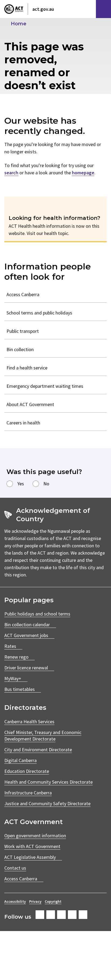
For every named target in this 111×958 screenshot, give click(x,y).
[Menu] (103, 9)
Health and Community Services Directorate (48, 782)
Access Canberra (22, 294)
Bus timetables (19, 689)
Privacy (35, 901)
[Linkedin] (72, 914)
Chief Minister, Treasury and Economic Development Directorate (42, 735)
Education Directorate (26, 771)
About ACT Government (30, 404)
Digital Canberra (20, 760)
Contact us (15, 868)
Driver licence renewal (26, 668)
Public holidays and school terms (37, 614)
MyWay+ (12, 678)
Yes (20, 483)
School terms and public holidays (39, 313)
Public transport (22, 331)
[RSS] (83, 914)
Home (18, 23)
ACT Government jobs (26, 635)
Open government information (35, 835)
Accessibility (15, 901)
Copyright (53, 901)
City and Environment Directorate (38, 749)
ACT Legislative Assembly (30, 857)
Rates (10, 646)
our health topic (52, 233)
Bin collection (20, 349)
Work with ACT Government (32, 846)
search (11, 173)
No (46, 483)
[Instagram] (50, 914)
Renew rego (16, 657)
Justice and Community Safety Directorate (47, 803)
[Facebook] (40, 914)
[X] (61, 914)
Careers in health (23, 423)
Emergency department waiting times (44, 386)
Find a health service (26, 368)
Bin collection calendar (27, 624)
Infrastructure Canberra (28, 793)
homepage (83, 173)
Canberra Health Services (29, 721)
